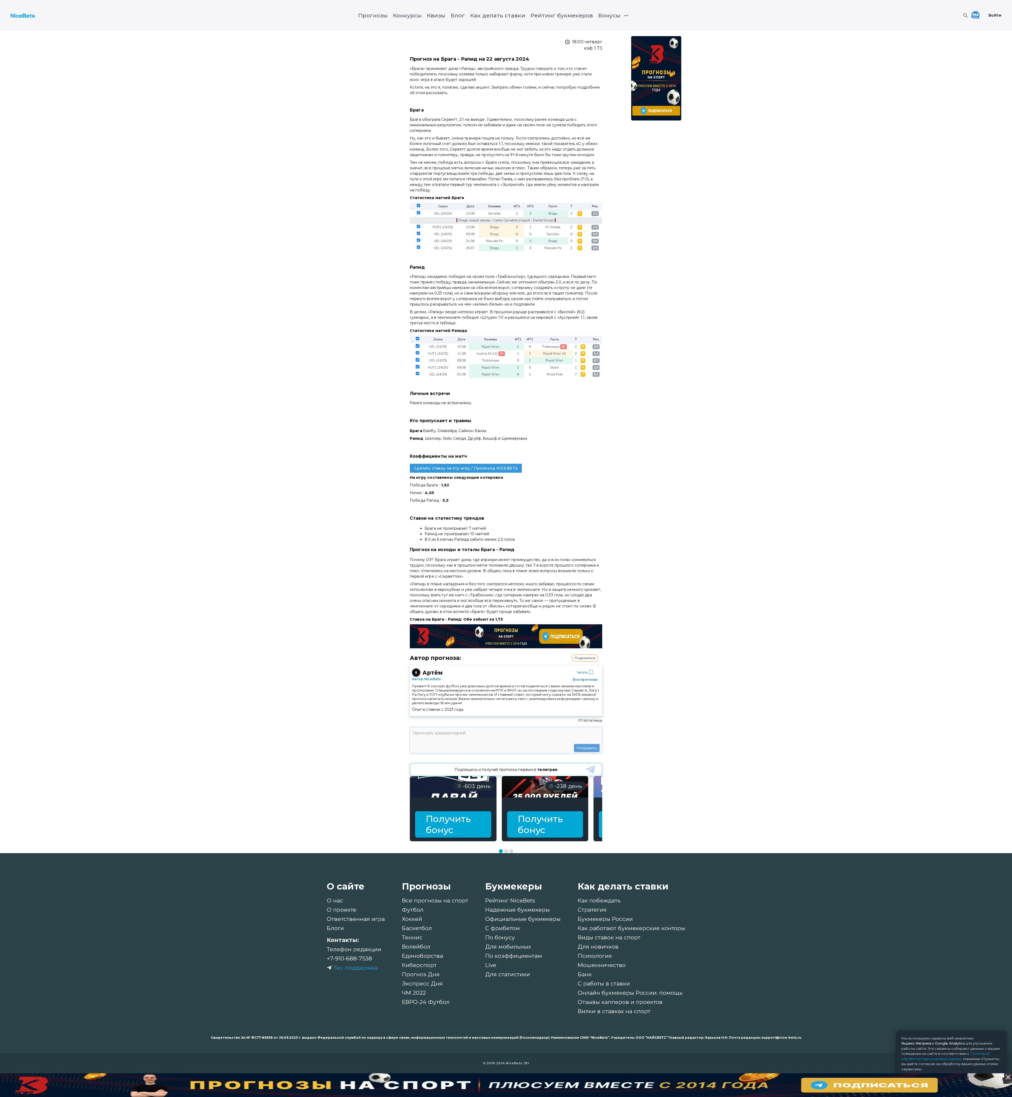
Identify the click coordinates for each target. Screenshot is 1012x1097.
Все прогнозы (585, 680)
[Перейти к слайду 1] (501, 851)
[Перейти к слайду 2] (506, 851)
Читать (582, 672)
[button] (585, 658)
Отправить (587, 748)
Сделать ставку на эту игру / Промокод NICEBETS (466, 468)
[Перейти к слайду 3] (511, 851)
